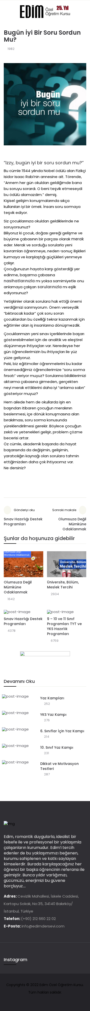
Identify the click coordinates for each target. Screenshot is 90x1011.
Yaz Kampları (52, 698)
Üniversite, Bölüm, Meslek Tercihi (63, 585)
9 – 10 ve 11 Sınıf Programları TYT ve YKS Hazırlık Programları (64, 626)
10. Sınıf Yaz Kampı (56, 747)
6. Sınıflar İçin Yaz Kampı (62, 731)
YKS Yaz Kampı (53, 714)
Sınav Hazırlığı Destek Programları (23, 621)
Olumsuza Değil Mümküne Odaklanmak (18, 587)
